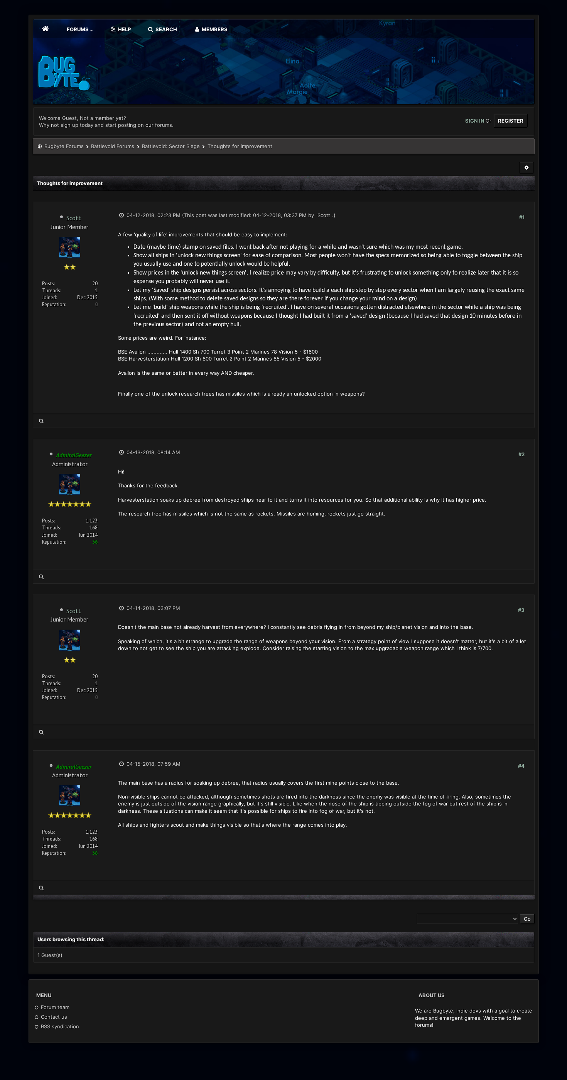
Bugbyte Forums (64, 146)
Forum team (54, 1007)
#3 (521, 610)
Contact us (53, 1017)
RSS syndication (59, 1026)
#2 (521, 454)
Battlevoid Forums (112, 146)
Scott (73, 218)
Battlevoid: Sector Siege (171, 146)
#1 (522, 217)
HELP (124, 29)
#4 (521, 766)
